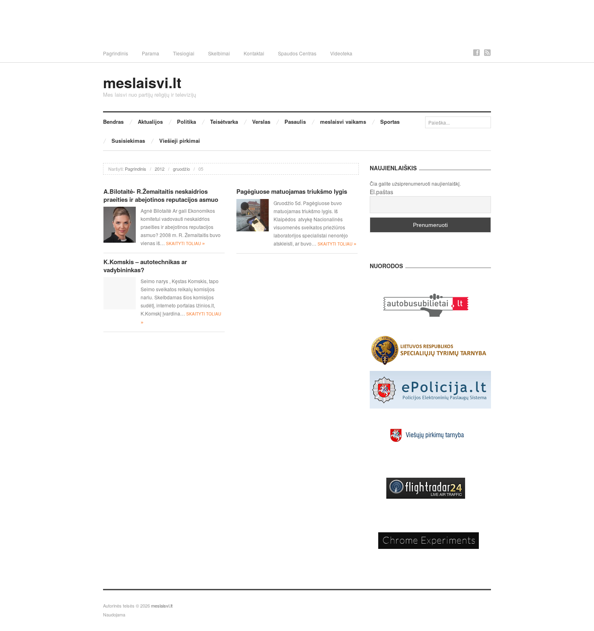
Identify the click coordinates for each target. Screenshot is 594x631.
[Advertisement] (297, 22)
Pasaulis (295, 121)
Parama (150, 53)
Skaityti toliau (185, 243)
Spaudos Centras (297, 53)
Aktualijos (150, 121)
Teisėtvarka (224, 121)
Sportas (390, 121)
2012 (159, 168)
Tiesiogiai (183, 53)
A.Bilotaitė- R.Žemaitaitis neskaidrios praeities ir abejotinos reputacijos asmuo (160, 195)
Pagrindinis (115, 53)
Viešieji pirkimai (179, 140)
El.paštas (381, 192)
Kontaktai (254, 53)
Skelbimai (219, 53)
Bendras (113, 121)
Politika (186, 121)
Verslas (261, 121)
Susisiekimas (128, 140)
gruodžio (181, 168)
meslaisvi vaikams (343, 121)
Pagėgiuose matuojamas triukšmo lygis (291, 191)
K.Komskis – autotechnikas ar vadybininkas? (145, 265)
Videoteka (341, 53)
